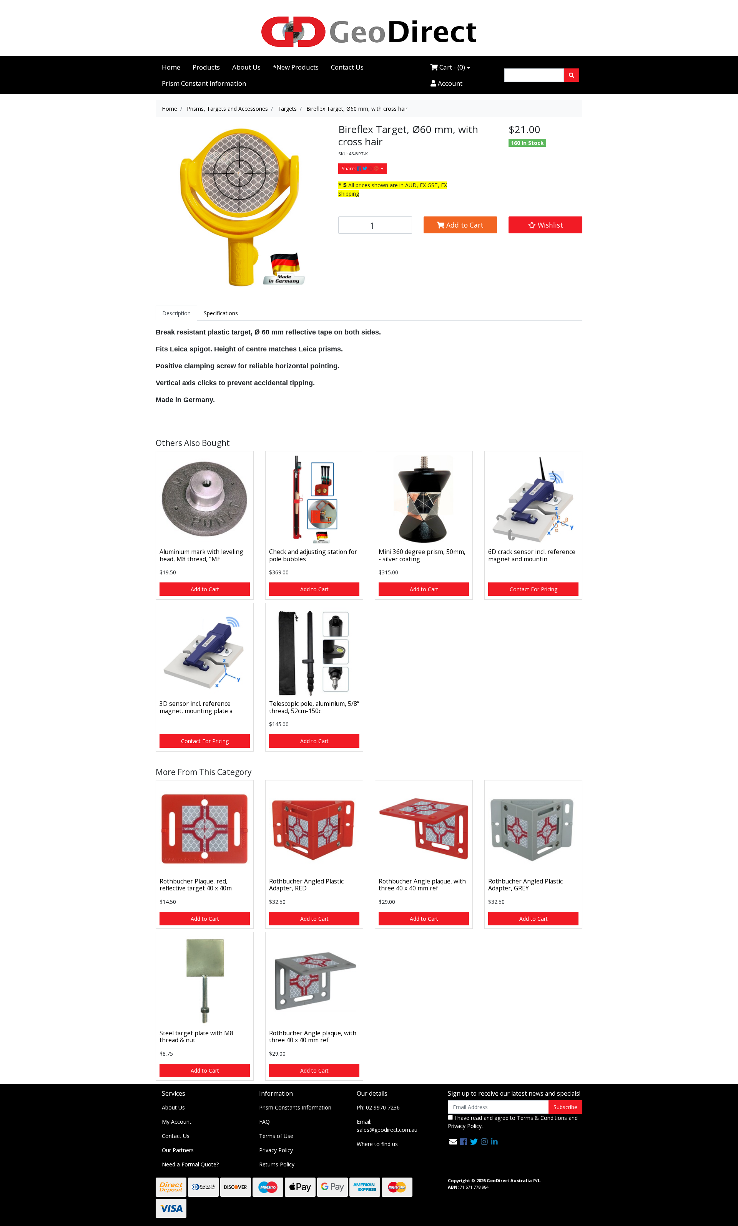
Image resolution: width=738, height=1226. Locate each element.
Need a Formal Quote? (190, 1164)
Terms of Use (276, 1135)
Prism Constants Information (295, 1107)
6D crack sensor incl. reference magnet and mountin (531, 555)
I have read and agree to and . (513, 1122)
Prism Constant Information (204, 83)
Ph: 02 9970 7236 (378, 1107)
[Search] (571, 75)
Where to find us (377, 1144)
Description (176, 313)
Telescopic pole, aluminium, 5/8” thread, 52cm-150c (314, 707)
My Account (176, 1121)
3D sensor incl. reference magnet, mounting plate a (196, 707)
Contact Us (347, 67)
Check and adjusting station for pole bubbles (313, 555)
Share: (349, 168)
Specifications (221, 313)
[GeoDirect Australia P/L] (369, 31)
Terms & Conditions (542, 1117)
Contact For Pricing (533, 589)
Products (206, 67)
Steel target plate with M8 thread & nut (196, 1037)
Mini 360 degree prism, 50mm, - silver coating (422, 555)
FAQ (264, 1121)
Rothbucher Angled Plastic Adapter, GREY (525, 885)
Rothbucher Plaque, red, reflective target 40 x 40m (196, 885)
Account (449, 83)
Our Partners (178, 1150)
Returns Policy (276, 1164)
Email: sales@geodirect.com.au (387, 1125)
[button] (545, 224)
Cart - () (451, 67)
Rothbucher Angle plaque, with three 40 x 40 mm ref (422, 885)
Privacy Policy (276, 1150)
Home (171, 67)
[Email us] (453, 1141)
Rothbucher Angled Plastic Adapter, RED (306, 885)
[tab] (176, 313)
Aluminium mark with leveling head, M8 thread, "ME (201, 555)
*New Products (296, 67)
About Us (246, 67)
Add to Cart (464, 225)
